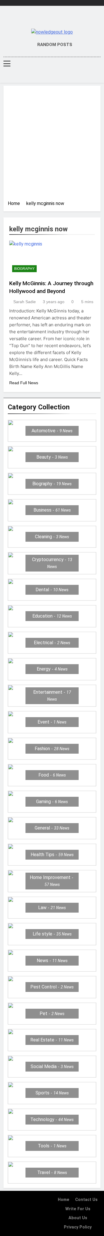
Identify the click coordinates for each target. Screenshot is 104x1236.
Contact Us (86, 1199)
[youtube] (64, 19)
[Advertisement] (52, 145)
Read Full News (23, 382)
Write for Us (77, 1208)
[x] (52, 19)
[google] (57, 19)
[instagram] (46, 19)
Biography (24, 269)
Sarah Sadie (24, 301)
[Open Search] (99, 76)
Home (63, 1199)
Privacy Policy (78, 1227)
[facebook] (39, 19)
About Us (77, 1217)
